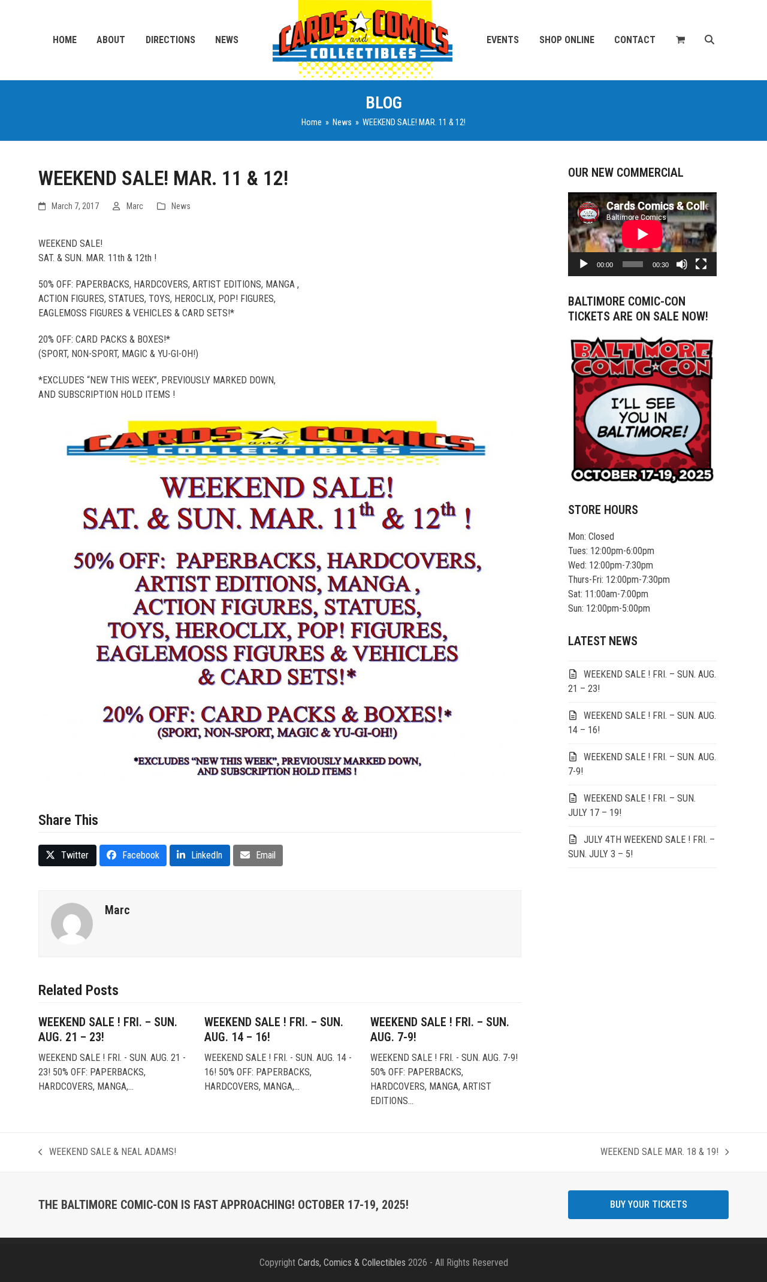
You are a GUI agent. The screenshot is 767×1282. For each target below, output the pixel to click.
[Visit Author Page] (72, 923)
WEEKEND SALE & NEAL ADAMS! (107, 1152)
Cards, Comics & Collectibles (352, 1262)
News (181, 206)
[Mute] (682, 264)
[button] (680, 40)
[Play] (584, 264)
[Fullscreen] (701, 264)
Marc (134, 206)
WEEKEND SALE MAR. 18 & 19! (659, 1152)
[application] (642, 234)
